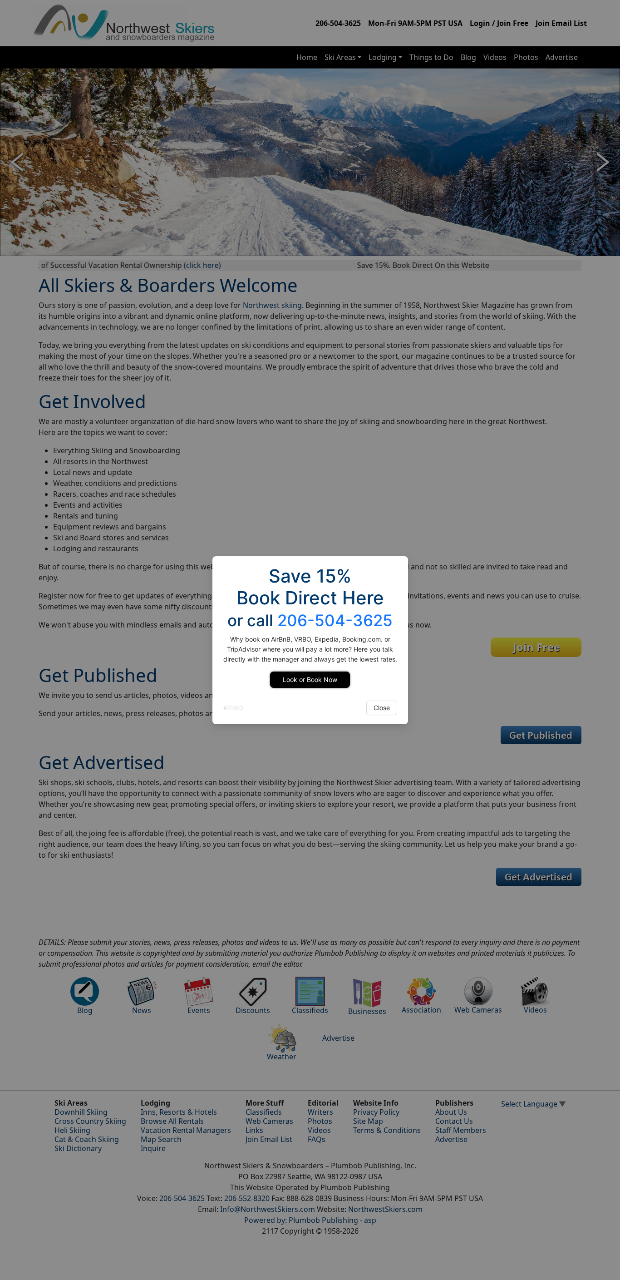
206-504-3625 (335, 620)
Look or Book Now (310, 679)
